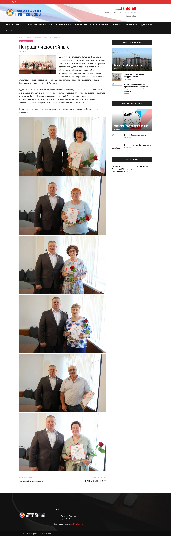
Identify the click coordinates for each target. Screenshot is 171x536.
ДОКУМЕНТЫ (81, 25)
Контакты (9, 31)
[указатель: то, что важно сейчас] (132, 120)
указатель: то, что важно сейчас (131, 125)
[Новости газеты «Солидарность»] (117, 147)
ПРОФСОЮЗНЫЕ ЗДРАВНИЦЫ (138, 25)
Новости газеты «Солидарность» (138, 145)
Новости (116, 25)
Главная (8, 25)
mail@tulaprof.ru (77, 524)
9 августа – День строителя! (129, 65)
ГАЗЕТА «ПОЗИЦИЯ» (99, 25)
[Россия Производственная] (117, 137)
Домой (21, 38)
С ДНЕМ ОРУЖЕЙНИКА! (95, 481)
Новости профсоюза (33, 38)
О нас (19, 25)
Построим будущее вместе (31, 481)
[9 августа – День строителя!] (132, 59)
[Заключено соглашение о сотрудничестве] (117, 77)
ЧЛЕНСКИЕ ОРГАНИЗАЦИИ (40, 25)
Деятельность (62, 25)
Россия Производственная (135, 135)
